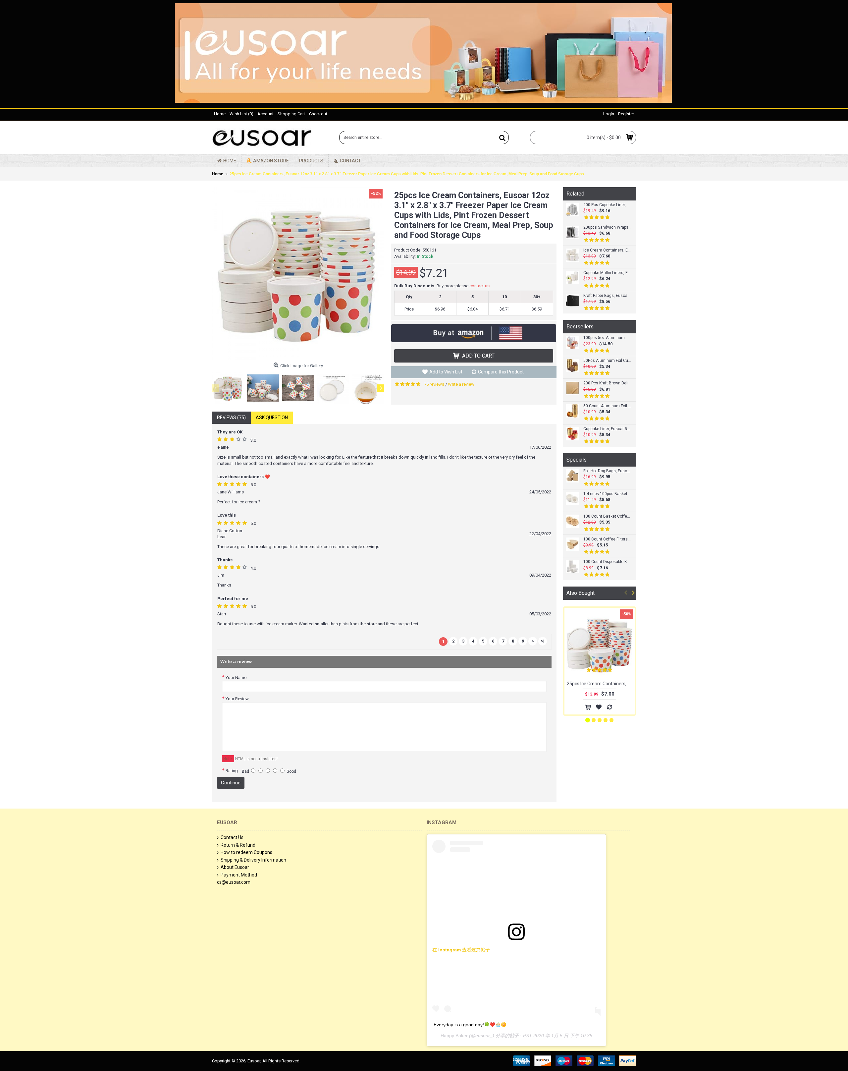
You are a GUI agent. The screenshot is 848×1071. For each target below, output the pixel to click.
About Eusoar (235, 867)
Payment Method (239, 874)
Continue (230, 783)
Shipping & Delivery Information (253, 860)
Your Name (236, 677)
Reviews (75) (231, 417)
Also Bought (580, 593)
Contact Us (232, 837)
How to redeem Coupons (246, 852)
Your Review (237, 698)
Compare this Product (501, 371)
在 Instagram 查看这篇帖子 (461, 949)
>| (542, 641)
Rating (232, 770)
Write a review (461, 384)
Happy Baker (454, 1035)
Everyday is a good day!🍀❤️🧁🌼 (470, 1024)
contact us (479, 285)
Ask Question (272, 417)
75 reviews (434, 384)
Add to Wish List (445, 371)
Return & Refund (238, 845)
